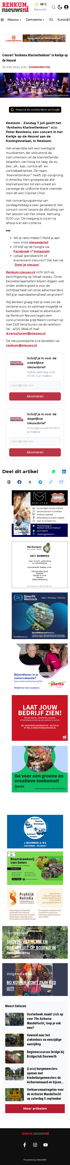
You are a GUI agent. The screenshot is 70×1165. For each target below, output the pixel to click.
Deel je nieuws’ (27, 265)
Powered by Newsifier (35, 1159)
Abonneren (35, 396)
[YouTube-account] (45, 1145)
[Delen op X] (30, 482)
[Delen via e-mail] (61, 482)
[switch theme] (60, 7)
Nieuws (13, 19)
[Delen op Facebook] (19, 482)
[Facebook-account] (24, 1145)
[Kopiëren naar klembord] (51, 482)
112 (51, 19)
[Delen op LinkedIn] (64, 471)
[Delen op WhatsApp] (53, 471)
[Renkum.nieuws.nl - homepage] (15, 7)
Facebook (21, 251)
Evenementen (39, 67)
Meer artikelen (35, 1108)
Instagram (42, 251)
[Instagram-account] (35, 1145)
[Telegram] (40, 482)
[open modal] (66, 7)
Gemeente (34, 19)
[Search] (53, 7)
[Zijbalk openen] (2, 20)
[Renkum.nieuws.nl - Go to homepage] (35, 1133)
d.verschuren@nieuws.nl (26, 333)
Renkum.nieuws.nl (20, 272)
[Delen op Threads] (9, 482)
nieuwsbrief (38, 242)
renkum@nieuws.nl (21, 345)
